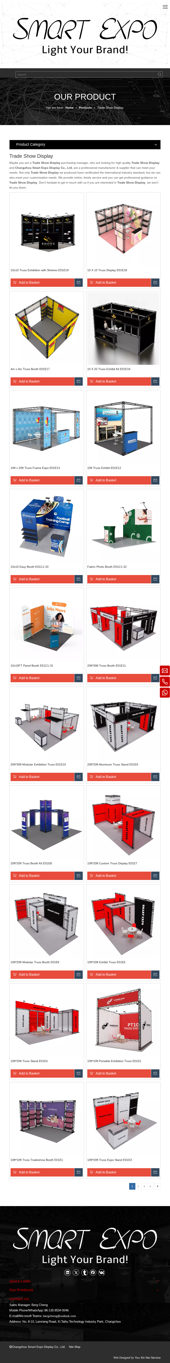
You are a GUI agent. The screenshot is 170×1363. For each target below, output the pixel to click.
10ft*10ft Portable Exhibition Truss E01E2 (114, 1061)
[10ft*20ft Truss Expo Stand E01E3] (123, 1119)
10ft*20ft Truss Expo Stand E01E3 (109, 1160)
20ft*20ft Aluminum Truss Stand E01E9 (112, 764)
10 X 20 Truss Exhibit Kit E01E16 (108, 369)
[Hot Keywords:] (160, 74)
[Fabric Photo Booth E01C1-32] (123, 526)
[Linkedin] (67, 1272)
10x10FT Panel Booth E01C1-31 (32, 665)
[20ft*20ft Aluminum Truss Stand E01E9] (123, 723)
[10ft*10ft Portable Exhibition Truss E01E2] (123, 1020)
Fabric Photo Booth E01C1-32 (107, 566)
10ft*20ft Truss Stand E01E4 (29, 1061)
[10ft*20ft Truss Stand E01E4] (47, 1020)
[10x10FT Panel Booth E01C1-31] (47, 624)
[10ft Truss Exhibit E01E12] (123, 427)
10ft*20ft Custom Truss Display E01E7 (112, 863)
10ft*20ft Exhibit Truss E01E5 (106, 962)
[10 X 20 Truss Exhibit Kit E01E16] (123, 328)
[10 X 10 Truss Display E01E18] (123, 229)
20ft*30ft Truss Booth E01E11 (106, 665)
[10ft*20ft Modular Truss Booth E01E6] (47, 921)
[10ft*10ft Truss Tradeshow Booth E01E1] (47, 1119)
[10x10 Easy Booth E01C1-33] (47, 526)
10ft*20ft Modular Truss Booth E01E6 (35, 962)
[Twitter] (76, 1272)
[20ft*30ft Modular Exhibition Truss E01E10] (47, 723)
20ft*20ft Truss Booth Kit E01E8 (31, 863)
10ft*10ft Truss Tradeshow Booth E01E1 (37, 1160)
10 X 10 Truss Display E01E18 (107, 270)
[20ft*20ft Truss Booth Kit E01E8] (47, 822)
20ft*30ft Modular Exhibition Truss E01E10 (38, 764)
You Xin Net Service (148, 1357)
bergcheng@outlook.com (59, 1316)
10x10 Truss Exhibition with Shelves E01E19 (40, 270)
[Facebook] (93, 1272)
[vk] (101, 1272)
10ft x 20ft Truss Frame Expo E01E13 (35, 468)
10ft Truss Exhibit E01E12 (104, 468)
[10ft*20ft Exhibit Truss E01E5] (123, 921)
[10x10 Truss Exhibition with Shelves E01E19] (47, 229)
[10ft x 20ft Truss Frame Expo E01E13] (47, 427)
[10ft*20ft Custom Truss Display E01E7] (123, 822)
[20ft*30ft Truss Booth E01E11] (123, 624)
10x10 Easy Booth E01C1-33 (30, 566)
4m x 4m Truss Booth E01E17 (30, 369)
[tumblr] (84, 1272)
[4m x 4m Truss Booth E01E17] (47, 328)
